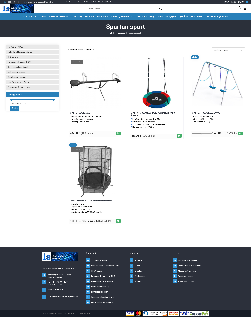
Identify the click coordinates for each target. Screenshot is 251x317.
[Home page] (111, 33)
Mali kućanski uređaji (16, 72)
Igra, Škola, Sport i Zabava (19, 82)
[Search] (160, 8)
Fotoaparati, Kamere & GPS (19, 62)
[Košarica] (245, 8)
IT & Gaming (13, 57)
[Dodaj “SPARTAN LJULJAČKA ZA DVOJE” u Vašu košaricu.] (240, 133)
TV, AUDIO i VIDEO (15, 47)
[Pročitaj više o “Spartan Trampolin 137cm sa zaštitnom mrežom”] (118, 221)
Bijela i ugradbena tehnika (18, 67)
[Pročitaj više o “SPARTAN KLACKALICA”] (118, 133)
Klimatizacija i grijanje (17, 77)
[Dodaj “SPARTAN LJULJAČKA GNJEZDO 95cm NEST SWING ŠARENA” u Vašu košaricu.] (179, 136)
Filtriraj (15, 108)
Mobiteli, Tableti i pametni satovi (21, 52)
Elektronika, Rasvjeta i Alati (19, 87)
